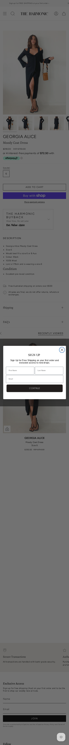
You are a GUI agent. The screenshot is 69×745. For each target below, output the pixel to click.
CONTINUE (34, 388)
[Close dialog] (62, 350)
